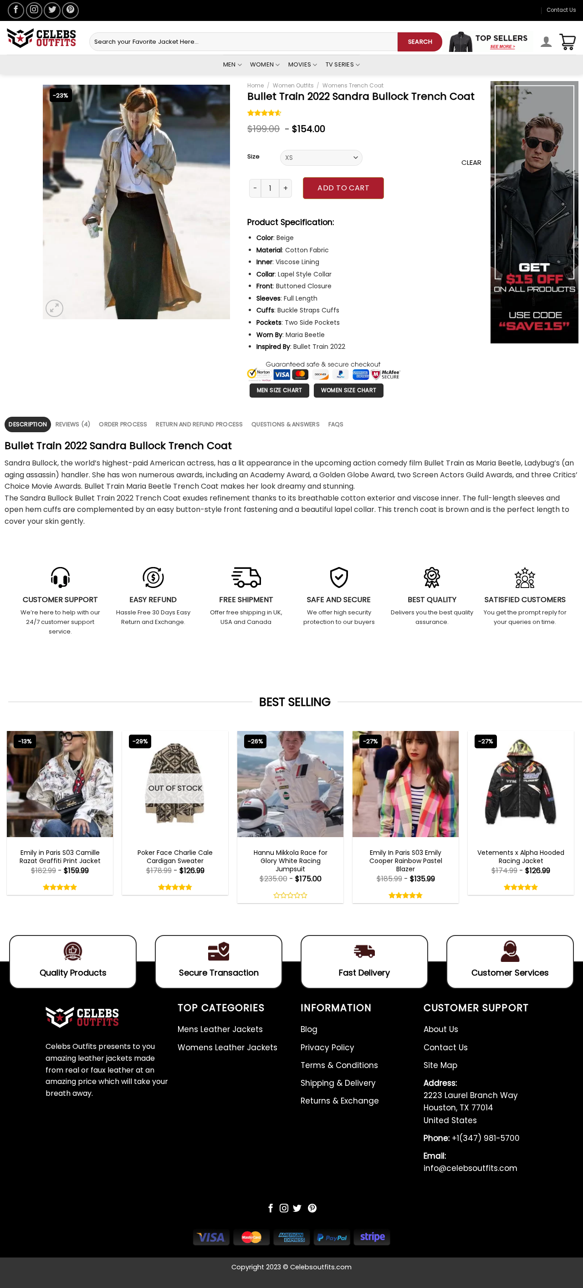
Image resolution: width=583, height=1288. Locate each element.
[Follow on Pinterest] (70, 10)
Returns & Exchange (340, 1100)
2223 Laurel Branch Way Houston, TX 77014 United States (471, 1102)
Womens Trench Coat (353, 85)
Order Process (123, 424)
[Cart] (567, 42)
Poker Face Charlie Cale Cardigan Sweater (175, 856)
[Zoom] (54, 308)
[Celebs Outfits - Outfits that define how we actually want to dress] (41, 38)
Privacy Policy (327, 1047)
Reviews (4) (73, 424)
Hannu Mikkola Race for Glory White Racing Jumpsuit (290, 861)
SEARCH (420, 41)
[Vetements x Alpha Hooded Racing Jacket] (521, 784)
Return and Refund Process (199, 424)
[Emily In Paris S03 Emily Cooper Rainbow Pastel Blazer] (406, 784)
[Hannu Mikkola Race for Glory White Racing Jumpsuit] (290, 784)
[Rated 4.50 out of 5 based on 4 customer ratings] (264, 113)
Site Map (440, 1065)
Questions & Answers (285, 424)
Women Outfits (293, 85)
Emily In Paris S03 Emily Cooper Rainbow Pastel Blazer (405, 861)
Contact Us (561, 10)
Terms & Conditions (339, 1065)
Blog (309, 1029)
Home (255, 85)
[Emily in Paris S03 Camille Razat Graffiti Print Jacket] (60, 784)
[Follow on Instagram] (34, 10)
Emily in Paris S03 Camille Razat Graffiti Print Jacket (60, 856)
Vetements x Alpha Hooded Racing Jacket (520, 856)
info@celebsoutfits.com (470, 1162)
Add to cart (343, 188)
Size (253, 156)
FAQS (336, 424)
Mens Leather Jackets (220, 1029)
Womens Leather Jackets (227, 1047)
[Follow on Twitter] (52, 10)
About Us (441, 1029)
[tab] (28, 424)
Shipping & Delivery (338, 1083)
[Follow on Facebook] (16, 10)
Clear (471, 162)
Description (28, 424)
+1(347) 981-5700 (472, 1138)
